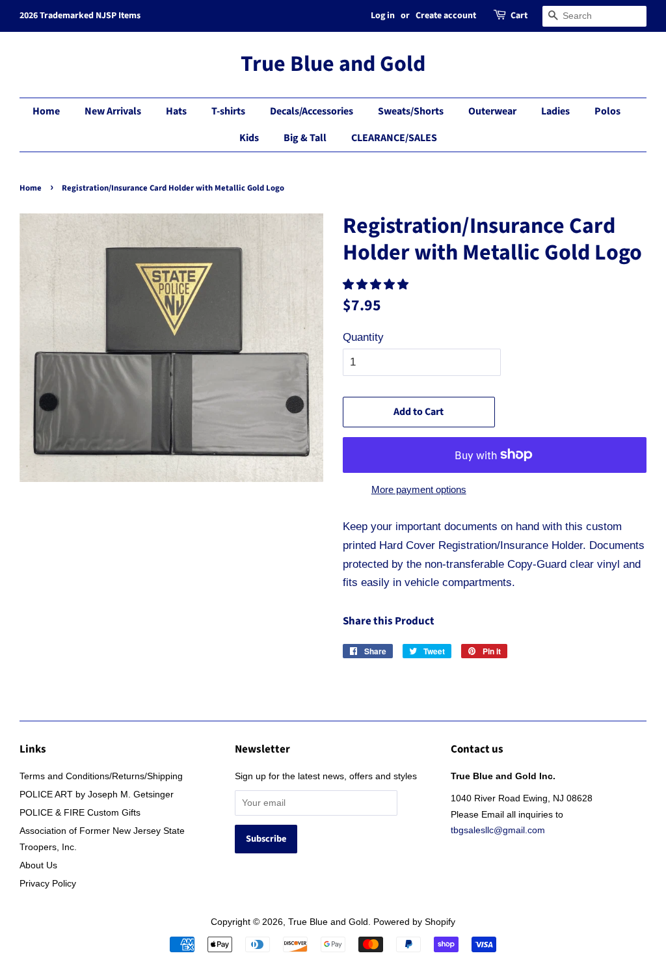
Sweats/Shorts (411, 111)
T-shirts (228, 111)
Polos (607, 111)
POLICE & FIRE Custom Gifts (80, 812)
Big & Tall (305, 138)
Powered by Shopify (414, 921)
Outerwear (492, 111)
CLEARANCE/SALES (394, 138)
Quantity (363, 337)
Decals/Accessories (311, 111)
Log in (383, 15)
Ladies (555, 111)
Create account (446, 15)
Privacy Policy (48, 883)
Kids (249, 138)
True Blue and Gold (333, 64)
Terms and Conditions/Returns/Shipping (101, 776)
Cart (519, 15)
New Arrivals (113, 111)
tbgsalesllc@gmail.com (498, 830)
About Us (38, 865)
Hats (176, 111)
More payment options (418, 489)
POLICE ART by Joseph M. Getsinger (97, 794)
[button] (377, 284)
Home (46, 111)
